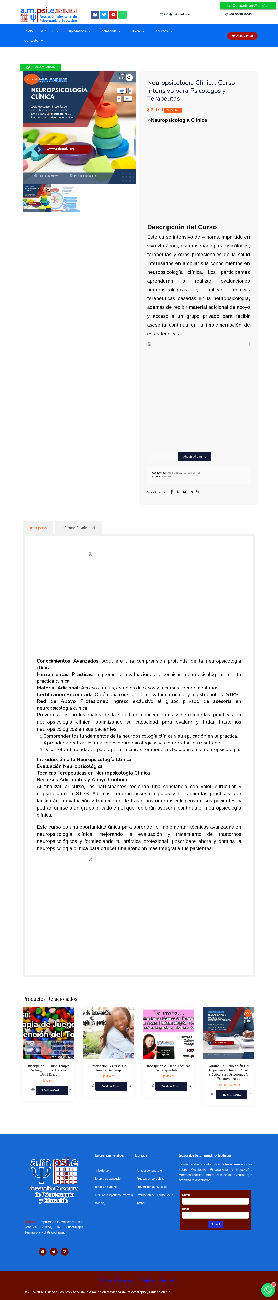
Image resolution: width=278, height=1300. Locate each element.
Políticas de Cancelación (160, 1281)
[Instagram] (65, 1252)
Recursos (160, 31)
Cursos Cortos (191, 472)
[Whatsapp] (122, 15)
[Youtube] (113, 15)
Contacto (31, 40)
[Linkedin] (191, 492)
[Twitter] (104, 15)
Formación (108, 31)
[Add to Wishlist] (214, 454)
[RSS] (198, 492)
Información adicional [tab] (78, 527)
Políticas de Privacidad (117, 1281)
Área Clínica (174, 472)
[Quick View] (33, 1090)
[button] (129, 77)
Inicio (28, 31)
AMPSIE (47, 31)
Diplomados (76, 31)
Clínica (135, 31)
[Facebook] (95, 15)
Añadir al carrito (194, 457)
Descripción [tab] (37, 527)
